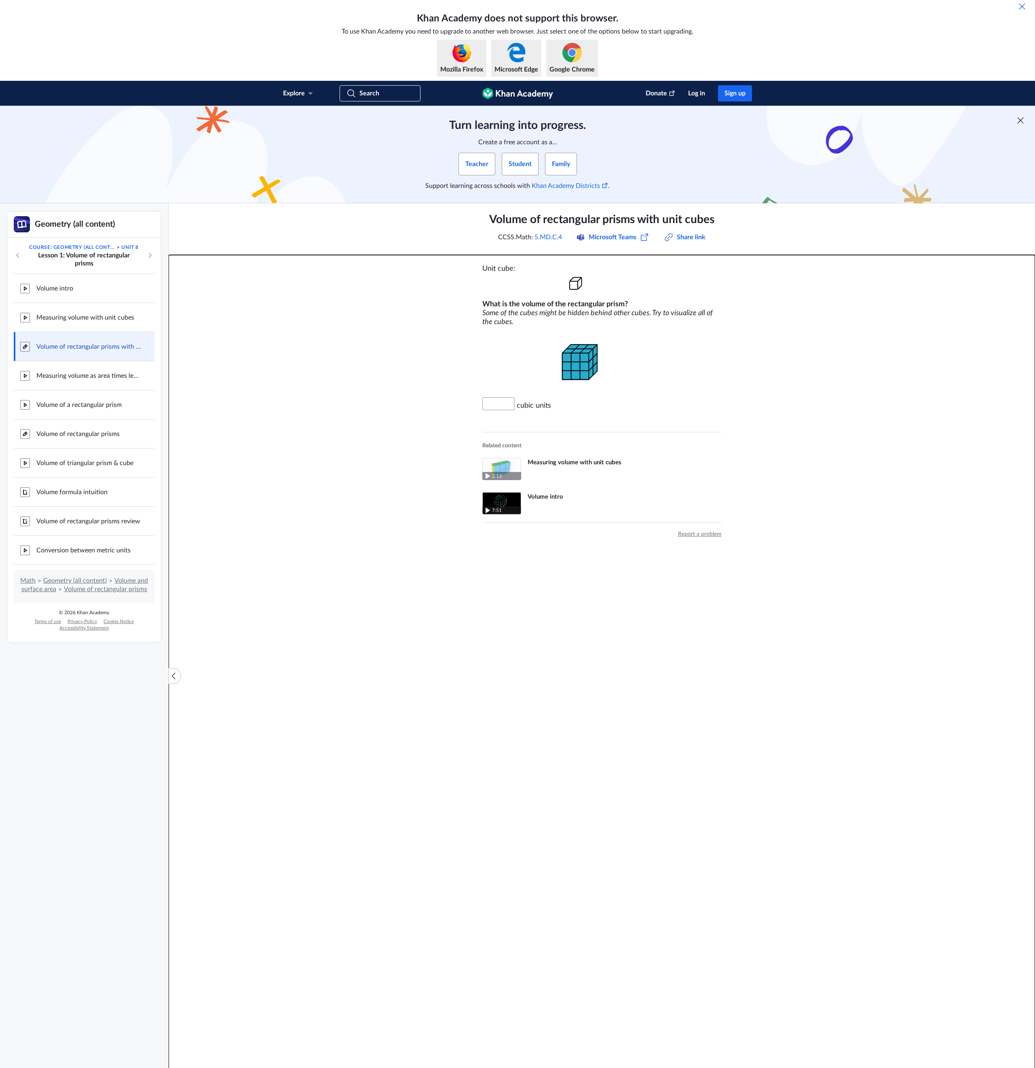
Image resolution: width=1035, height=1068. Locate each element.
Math (28, 580)
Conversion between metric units (83, 550)
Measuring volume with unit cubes (85, 317)
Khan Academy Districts (566, 186)
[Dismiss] (1022, 6)
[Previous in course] (18, 255)
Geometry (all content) (75, 580)
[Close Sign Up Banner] (1020, 120)
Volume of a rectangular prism (79, 405)
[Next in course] (150, 255)
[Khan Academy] (517, 93)
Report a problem (700, 534)
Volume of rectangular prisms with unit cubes (89, 346)
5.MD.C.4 (548, 237)
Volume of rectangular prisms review (88, 521)
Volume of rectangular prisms (78, 434)
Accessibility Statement (84, 628)
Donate (656, 93)
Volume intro (54, 288)
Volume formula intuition (72, 492)
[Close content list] (174, 676)
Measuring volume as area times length (89, 376)
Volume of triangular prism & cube (84, 463)
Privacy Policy (82, 621)
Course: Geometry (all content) (72, 247)
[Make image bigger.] (602, 282)
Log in (696, 93)
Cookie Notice (119, 621)
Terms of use (47, 621)
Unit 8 (130, 247)
